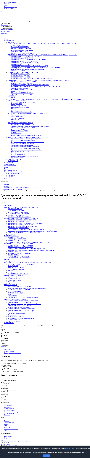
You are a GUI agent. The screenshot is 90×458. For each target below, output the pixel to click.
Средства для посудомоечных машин (22, 145)
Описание (7, 349)
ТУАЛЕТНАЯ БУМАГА (18, 45)
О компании (8, 405)
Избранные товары (10, 2)
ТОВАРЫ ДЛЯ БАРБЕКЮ (16, 159)
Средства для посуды (17, 157)
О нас (6, 39)
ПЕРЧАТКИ (15, 119)
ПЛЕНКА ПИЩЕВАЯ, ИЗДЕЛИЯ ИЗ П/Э (24, 83)
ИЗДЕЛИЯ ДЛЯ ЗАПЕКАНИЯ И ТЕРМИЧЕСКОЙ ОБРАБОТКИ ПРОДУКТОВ (35, 86)
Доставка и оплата (9, 162)
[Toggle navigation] (1, 36)
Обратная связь (5, 31)
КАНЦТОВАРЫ (13, 161)
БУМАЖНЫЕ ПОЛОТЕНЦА (20, 47)
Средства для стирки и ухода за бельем (23, 143)
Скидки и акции (9, 164)
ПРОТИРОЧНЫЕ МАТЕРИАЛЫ (21, 48)
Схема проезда (5, 25)
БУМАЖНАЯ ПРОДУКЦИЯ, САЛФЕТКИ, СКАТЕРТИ (25, 43)
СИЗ (12, 121)
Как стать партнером (10, 7)
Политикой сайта (69, 448)
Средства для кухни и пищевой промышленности (26, 138)
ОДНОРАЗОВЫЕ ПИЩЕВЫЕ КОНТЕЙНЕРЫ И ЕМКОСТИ (30, 85)
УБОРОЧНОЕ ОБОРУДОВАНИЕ (21, 112)
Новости (6, 3)
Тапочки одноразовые (18, 118)
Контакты (7, 178)
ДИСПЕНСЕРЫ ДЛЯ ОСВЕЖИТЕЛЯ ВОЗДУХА (26, 62)
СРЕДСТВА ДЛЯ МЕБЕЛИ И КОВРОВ (23, 127)
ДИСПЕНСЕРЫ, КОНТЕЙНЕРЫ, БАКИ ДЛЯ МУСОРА (25, 55)
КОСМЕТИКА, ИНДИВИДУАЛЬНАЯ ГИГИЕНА (26, 135)
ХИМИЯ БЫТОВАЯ (14, 123)
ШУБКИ (13, 108)
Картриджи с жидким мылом (20, 151)
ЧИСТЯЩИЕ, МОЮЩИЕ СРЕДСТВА (23, 124)
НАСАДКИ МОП (16, 104)
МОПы (13, 110)
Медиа (6, 5)
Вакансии (7, 427)
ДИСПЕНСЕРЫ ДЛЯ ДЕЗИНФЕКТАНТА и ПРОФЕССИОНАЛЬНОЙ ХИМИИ (35, 67)
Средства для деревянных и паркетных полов (25, 148)
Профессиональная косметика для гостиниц (24, 156)
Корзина (10, 176)
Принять (46, 455)
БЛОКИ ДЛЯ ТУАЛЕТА (18, 129)
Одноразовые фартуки (18, 115)
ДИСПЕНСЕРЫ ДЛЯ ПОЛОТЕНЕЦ (22, 58)
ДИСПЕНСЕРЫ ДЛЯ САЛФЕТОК (22, 64)
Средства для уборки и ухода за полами (23, 140)
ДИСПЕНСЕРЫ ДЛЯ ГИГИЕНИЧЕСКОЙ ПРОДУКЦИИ (28, 59)
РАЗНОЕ (10, 96)
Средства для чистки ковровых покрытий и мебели (26, 150)
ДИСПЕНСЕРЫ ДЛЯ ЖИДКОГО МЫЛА (24, 61)
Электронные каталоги (11, 429)
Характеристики (9, 351)
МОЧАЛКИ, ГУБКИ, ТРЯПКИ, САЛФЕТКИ (25, 102)
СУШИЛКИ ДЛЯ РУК (18, 70)
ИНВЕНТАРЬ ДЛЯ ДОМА (19, 105)
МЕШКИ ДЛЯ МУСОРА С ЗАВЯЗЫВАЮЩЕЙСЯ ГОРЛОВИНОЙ (31, 78)
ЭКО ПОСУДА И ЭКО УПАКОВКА (22, 94)
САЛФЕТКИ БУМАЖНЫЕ (19, 51)
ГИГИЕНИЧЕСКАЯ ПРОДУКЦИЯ (22, 50)
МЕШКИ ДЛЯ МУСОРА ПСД (20, 74)
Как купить (7, 407)
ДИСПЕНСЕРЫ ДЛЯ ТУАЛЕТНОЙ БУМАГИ (25, 56)
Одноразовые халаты (17, 116)
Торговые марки (9, 422)
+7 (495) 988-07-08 (13, 445)
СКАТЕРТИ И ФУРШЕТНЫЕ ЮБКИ (22, 53)
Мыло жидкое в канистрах (19, 154)
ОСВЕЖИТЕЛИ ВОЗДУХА (19, 131)
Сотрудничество (9, 413)
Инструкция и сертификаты (12, 353)
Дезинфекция (15, 153)
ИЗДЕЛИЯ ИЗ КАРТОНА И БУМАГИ (23, 89)
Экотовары (7, 430)
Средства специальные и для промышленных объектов (27, 142)
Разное (13, 97)
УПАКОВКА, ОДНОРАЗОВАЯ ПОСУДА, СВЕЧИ (23, 80)
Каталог (6, 40)
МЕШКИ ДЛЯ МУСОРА (15, 72)
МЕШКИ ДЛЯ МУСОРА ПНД (20, 77)
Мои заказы (11, 175)
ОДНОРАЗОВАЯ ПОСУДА (19, 88)
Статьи (6, 425)
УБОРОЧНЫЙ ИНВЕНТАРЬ (20, 107)
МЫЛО (13, 132)
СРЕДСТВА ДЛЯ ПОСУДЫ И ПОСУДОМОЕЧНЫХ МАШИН (30, 126)
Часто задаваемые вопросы (12, 412)
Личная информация (14, 173)
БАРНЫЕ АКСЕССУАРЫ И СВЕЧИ (22, 93)
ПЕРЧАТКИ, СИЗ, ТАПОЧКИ (17, 113)
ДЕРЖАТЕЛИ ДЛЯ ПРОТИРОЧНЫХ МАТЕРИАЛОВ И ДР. (29, 66)
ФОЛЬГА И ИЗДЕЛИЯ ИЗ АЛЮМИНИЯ (23, 81)
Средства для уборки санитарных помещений (25, 146)
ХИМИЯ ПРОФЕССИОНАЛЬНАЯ (18, 137)
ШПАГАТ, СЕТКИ (16, 91)
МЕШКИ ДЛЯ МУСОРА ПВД (20, 75)
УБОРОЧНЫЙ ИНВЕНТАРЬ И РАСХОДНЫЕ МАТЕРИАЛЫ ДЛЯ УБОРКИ (31, 99)
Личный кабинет (9, 8)
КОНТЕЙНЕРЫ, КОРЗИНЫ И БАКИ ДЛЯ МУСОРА (27, 69)
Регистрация (8, 436)
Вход (5, 438)
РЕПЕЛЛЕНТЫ (16, 134)
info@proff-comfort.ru (7, 29)
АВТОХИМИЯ (12, 42)
